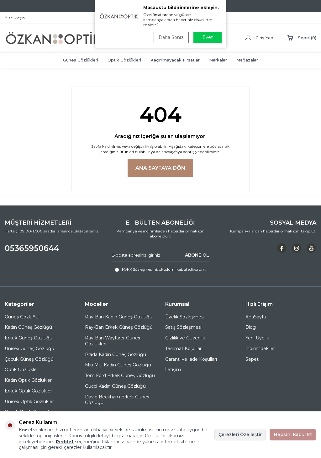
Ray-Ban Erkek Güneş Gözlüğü (119, 327)
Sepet (252, 359)
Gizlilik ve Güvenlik (185, 338)
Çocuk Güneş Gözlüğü (29, 359)
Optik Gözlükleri (124, 59)
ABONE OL (197, 255)
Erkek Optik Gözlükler (28, 391)
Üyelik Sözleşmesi (184, 317)
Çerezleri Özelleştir (240, 434)
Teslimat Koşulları (184, 348)
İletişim (173, 369)
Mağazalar (247, 59)
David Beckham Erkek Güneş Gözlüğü (117, 400)
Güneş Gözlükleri (80, 59)
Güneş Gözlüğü (22, 317)
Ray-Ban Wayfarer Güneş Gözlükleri (112, 341)
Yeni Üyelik (257, 338)
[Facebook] (282, 248)
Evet (208, 37)
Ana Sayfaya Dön (160, 168)
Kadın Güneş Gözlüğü (28, 327)
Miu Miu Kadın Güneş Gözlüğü (118, 365)
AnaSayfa (255, 317)
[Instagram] (297, 248)
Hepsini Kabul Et (293, 434)
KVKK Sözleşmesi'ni (139, 269)
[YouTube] (311, 248)
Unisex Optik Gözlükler (29, 401)
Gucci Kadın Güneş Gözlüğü (115, 386)
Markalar (218, 59)
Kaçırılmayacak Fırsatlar (175, 59)
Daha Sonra (171, 37)
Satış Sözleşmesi (183, 327)
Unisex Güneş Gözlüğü (29, 348)
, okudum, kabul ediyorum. (164, 269)
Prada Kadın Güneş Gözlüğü (115, 354)
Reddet (65, 442)
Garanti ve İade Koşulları (191, 359)
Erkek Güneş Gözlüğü (28, 338)
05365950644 (32, 248)
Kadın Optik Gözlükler (28, 380)
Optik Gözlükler (21, 369)
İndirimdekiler (260, 348)
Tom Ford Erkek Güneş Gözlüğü (120, 375)
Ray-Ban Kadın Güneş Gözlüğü (118, 317)
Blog (250, 327)
